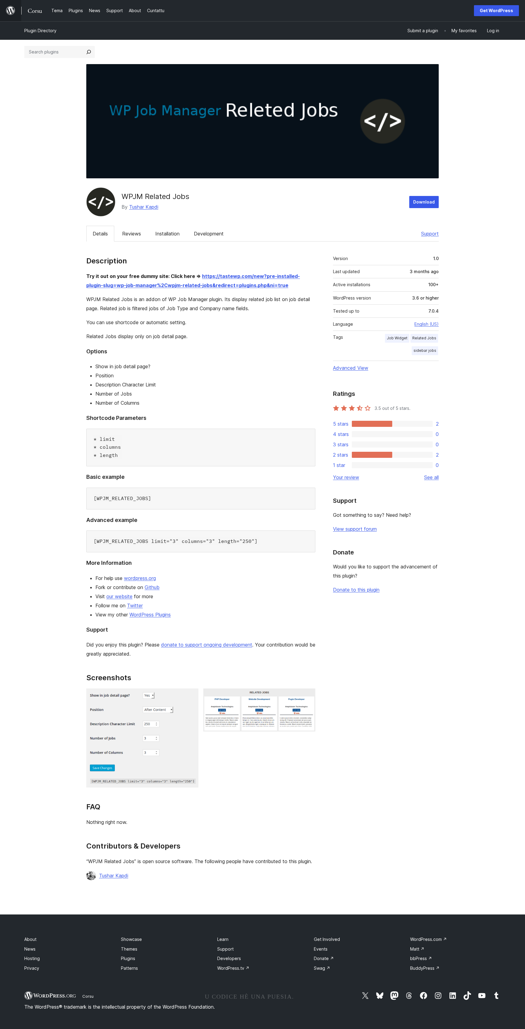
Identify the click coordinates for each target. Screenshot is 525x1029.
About (30, 939)
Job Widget (397, 338)
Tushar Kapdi (143, 207)
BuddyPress (425, 968)
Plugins (128, 958)
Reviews (131, 234)
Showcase (131, 939)
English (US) (426, 324)
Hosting (32, 958)
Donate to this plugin (356, 590)
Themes (129, 949)
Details (100, 234)
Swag (322, 968)
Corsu (88, 996)
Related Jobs (424, 338)
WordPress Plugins (150, 615)
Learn (222, 939)
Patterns (129, 968)
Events (321, 949)
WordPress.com (428, 939)
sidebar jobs (424, 350)
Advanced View (350, 368)
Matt (417, 949)
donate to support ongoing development (206, 645)
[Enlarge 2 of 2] (307, 697)
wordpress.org (140, 578)
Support (430, 234)
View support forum (355, 529)
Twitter (135, 605)
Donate (324, 958)
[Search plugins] (89, 52)
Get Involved (327, 939)
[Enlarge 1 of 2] (190, 697)
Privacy (31, 968)
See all (431, 477)
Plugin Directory (40, 30)
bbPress (421, 958)
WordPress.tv (233, 968)
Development (209, 234)
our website (119, 596)
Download (424, 201)
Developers (229, 958)
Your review (346, 477)
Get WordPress (496, 10)
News (30, 949)
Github (152, 587)
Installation (167, 234)
